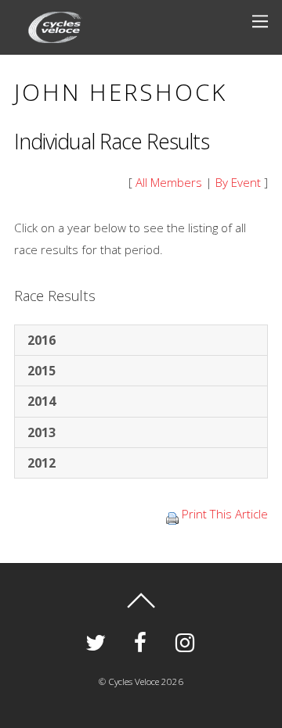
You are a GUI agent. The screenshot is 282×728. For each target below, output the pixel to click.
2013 (41, 432)
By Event (238, 182)
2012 (41, 463)
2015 (41, 370)
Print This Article (225, 514)
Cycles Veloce (133, 681)
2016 (41, 340)
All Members (169, 182)
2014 (41, 401)
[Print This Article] (172, 514)
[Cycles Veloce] (55, 34)
